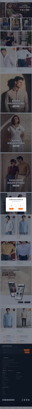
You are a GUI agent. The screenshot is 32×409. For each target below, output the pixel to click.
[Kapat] (25, 198)
